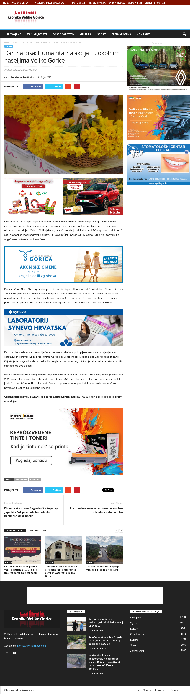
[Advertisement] (122, 17)
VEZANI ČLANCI (15, 530)
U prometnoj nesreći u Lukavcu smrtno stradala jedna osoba (96, 510)
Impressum (161, 689)
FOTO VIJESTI (79, 2)
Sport (101, 34)
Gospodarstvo (63, 34)
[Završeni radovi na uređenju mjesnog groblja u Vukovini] (104, 550)
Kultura (85, 34)
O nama (147, 689)
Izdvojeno (14, 34)
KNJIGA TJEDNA (117, 2)
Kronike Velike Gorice (22, 77)
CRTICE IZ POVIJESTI (155, 2)
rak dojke (34, 480)
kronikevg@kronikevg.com (31, 645)
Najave (8, 562)
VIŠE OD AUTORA (38, 530)
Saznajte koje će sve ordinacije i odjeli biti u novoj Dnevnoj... (106, 622)
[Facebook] (8, 653)
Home (6, 42)
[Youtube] (15, 653)
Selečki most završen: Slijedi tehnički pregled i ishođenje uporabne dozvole (105, 640)
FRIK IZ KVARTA (97, 2)
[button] (184, 34)
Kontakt (143, 34)
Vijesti (9, 46)
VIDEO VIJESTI (135, 2)
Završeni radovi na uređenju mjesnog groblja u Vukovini (102, 568)
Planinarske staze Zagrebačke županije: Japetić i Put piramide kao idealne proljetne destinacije (31, 512)
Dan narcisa (21, 480)
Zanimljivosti (37, 34)
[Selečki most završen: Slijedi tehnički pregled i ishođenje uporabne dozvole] (76, 642)
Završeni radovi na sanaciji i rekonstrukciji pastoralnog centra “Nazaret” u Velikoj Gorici (61, 571)
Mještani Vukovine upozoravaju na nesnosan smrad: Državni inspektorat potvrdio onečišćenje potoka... (104, 662)
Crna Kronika (121, 34)
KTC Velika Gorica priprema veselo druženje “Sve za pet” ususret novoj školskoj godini (21, 570)
